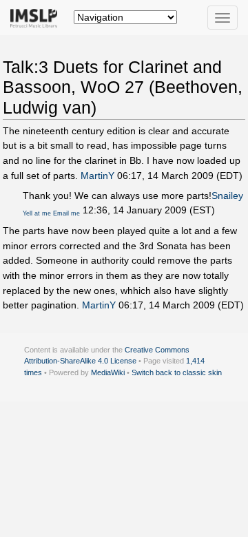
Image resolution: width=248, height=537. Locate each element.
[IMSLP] (37, 17)
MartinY (97, 175)
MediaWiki (108, 372)
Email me (66, 213)
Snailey (227, 195)
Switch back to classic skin (177, 372)
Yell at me (37, 213)
